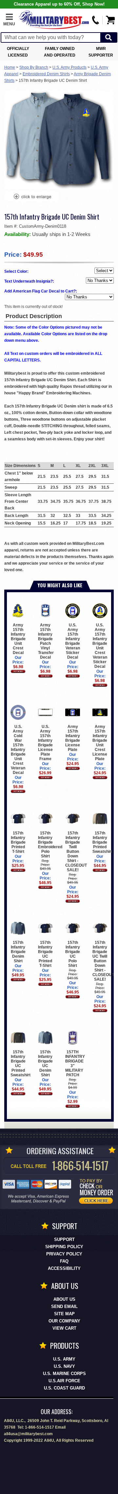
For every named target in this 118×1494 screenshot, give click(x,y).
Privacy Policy (64, 1253)
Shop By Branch (33, 67)
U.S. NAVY (64, 1366)
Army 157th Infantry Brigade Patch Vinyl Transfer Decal (46, 641)
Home (9, 67)
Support (64, 1239)
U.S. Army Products (69, 67)
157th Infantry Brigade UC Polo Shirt (72, 954)
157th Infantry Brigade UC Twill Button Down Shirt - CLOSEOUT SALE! (103, 961)
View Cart (64, 1328)
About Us (64, 1299)
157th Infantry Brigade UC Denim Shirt (45, 1063)
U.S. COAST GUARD (64, 1388)
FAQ (64, 1261)
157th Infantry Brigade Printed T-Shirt (18, 842)
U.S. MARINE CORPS (64, 1373)
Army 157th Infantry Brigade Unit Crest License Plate (99, 742)
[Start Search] (108, 37)
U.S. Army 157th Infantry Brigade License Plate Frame (45, 742)
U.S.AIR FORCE (64, 1380)
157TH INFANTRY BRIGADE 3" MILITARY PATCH (75, 1063)
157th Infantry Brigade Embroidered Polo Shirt (50, 844)
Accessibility (64, 1268)
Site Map (64, 1313)
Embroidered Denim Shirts (46, 74)
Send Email (64, 1306)
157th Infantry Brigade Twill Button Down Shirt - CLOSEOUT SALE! (76, 851)
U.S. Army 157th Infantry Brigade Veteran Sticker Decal (72, 641)
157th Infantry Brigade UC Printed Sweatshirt (20, 1063)
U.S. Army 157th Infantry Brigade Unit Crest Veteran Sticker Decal (99, 646)
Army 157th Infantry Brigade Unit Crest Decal (18, 639)
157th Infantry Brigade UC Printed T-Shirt (45, 954)
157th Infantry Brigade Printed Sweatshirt (102, 842)
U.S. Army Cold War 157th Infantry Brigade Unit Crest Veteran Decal (18, 749)
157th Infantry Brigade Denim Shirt (18, 951)
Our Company (64, 1321)
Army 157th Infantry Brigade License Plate (72, 738)
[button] (9, 20)
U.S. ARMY (64, 1359)
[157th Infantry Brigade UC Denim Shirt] (32, 197)
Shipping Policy (64, 1246)
